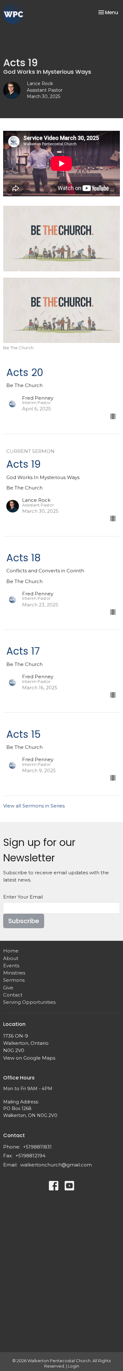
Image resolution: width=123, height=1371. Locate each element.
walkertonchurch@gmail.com (56, 1165)
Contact (12, 995)
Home (11, 951)
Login (73, 1366)
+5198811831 (37, 1147)
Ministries (14, 973)
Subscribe (23, 921)
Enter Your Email (23, 897)
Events (11, 966)
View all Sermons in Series (34, 806)
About (10, 958)
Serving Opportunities (29, 1002)
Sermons (14, 980)
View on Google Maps (29, 1058)
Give (8, 988)
